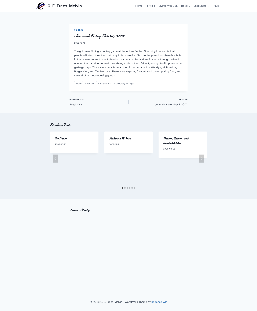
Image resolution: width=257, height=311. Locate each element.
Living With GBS (168, 5)
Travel (215, 5)
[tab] (122, 188)
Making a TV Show (120, 138)
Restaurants (104, 83)
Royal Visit (76, 102)
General (78, 30)
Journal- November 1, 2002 (171, 102)
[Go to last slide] (55, 159)
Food (79, 83)
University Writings (124, 83)
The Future (61, 138)
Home (138, 5)
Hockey (89, 83)
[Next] (201, 159)
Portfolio (150, 5)
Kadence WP (159, 301)
